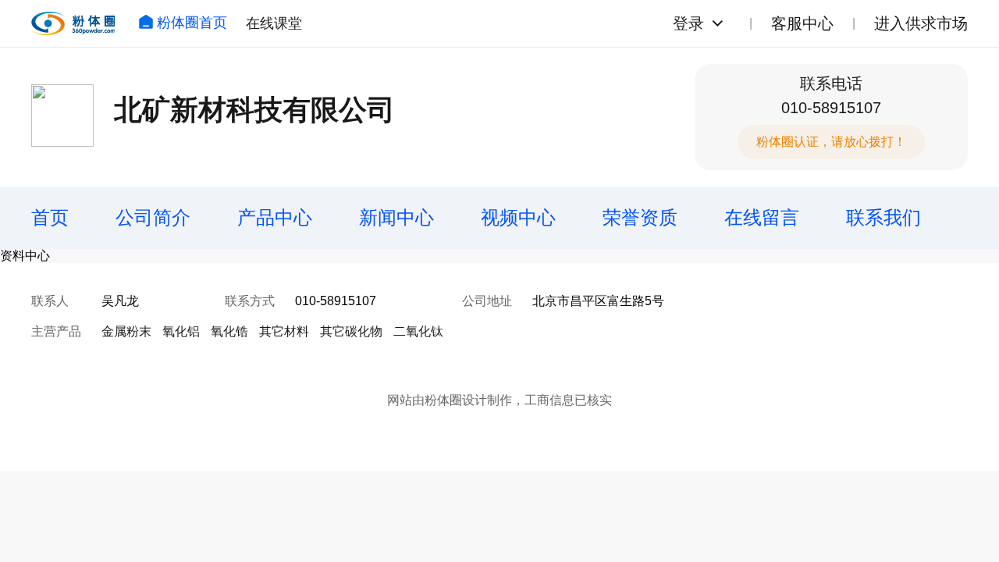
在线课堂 (274, 23)
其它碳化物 (351, 331)
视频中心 (518, 217)
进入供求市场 (921, 23)
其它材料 (284, 331)
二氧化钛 (418, 331)
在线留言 (761, 217)
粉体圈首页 (192, 22)
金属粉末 (126, 331)
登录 (688, 23)
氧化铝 (181, 331)
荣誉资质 (640, 217)
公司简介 (153, 217)
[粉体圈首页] (73, 23)
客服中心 (802, 23)
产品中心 (274, 217)
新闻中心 (396, 217)
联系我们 (883, 217)
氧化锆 (229, 331)
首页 (50, 217)
